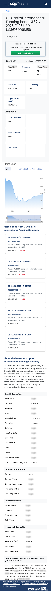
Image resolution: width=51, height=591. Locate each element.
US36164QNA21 (14, 241)
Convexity (12, 147)
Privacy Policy (39, 581)
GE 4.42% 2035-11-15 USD (19, 237)
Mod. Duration (14, 118)
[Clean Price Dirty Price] (43, 67)
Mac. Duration (14, 132)
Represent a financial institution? (34, 584)
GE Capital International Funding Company (21, 228)
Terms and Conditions (11, 584)
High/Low (13, 100)
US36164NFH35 (14, 290)
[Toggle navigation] (6, 4)
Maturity (12, 84)
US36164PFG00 (14, 314)
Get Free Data (25, 53)
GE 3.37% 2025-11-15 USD (19, 310)
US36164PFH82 (14, 265)
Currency (34, 84)
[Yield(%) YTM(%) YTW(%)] (12, 67)
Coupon (26, 67)
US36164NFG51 (14, 338)
